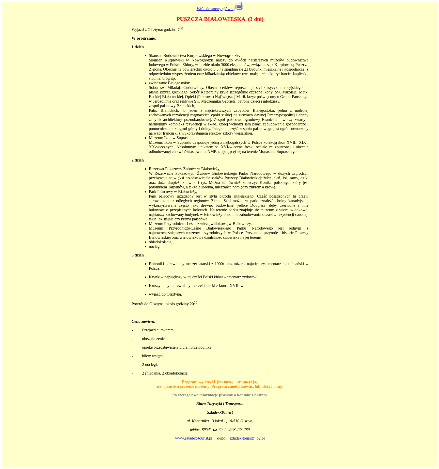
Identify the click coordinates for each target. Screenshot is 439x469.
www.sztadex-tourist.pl (193, 438)
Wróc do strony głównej (216, 9)
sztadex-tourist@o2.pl (247, 438)
